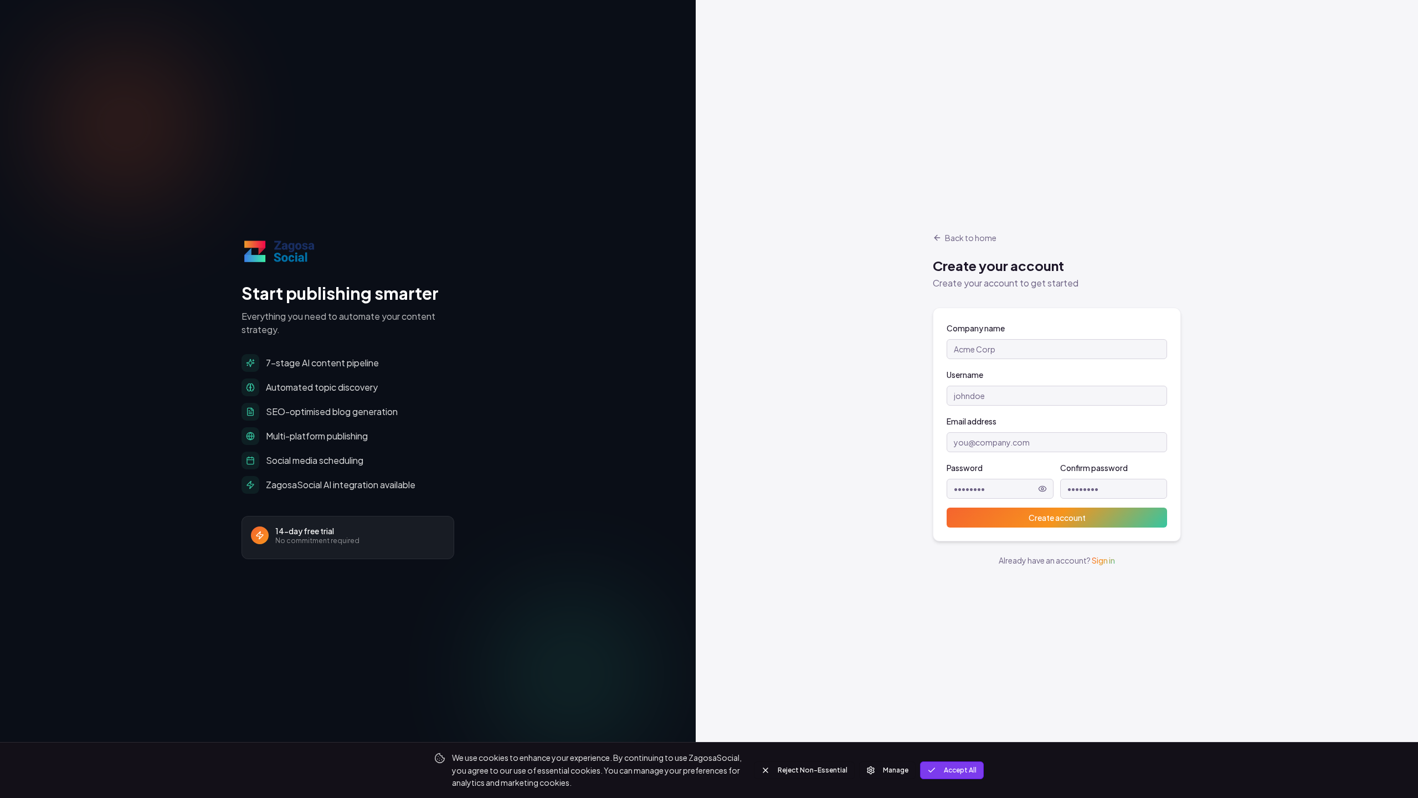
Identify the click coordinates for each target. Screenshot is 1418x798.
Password (965, 468)
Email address (971, 421)
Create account (1057, 518)
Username (965, 375)
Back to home (970, 238)
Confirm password (1094, 468)
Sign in (1103, 560)
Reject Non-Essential (812, 770)
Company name (976, 328)
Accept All (960, 770)
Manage (895, 770)
